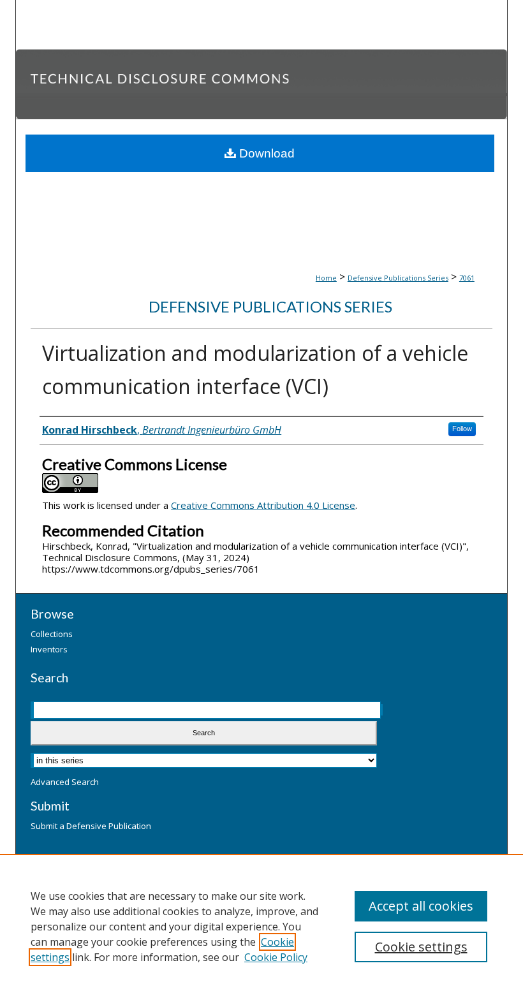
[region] (261, 926)
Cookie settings (421, 946)
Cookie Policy (275, 957)
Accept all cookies (421, 905)
